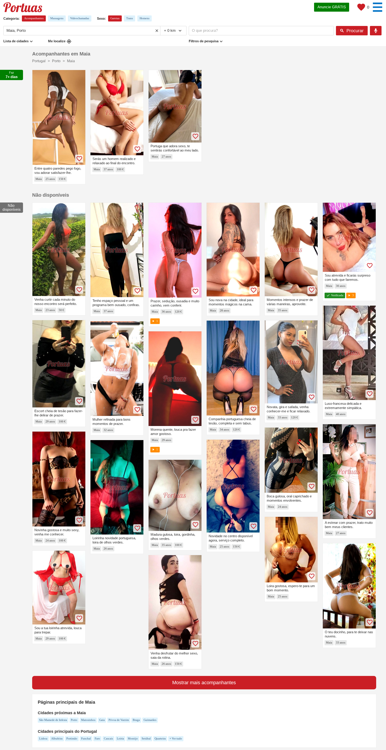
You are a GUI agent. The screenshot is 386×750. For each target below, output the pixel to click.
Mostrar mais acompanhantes (204, 682)
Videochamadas (79, 18)
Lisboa (43, 738)
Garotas (115, 18)
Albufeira (57, 738)
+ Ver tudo (176, 738)
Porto (74, 720)
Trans (129, 18)
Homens (144, 18)
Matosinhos (88, 720)
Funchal (86, 738)
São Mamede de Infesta (53, 720)
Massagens (56, 18)
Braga (136, 720)
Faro (97, 738)
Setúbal (146, 738)
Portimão (71, 738)
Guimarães (150, 720)
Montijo (133, 738)
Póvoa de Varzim (119, 720)
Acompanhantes (34, 18)
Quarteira (160, 738)
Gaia (102, 720)
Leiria (120, 738)
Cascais (108, 738)
